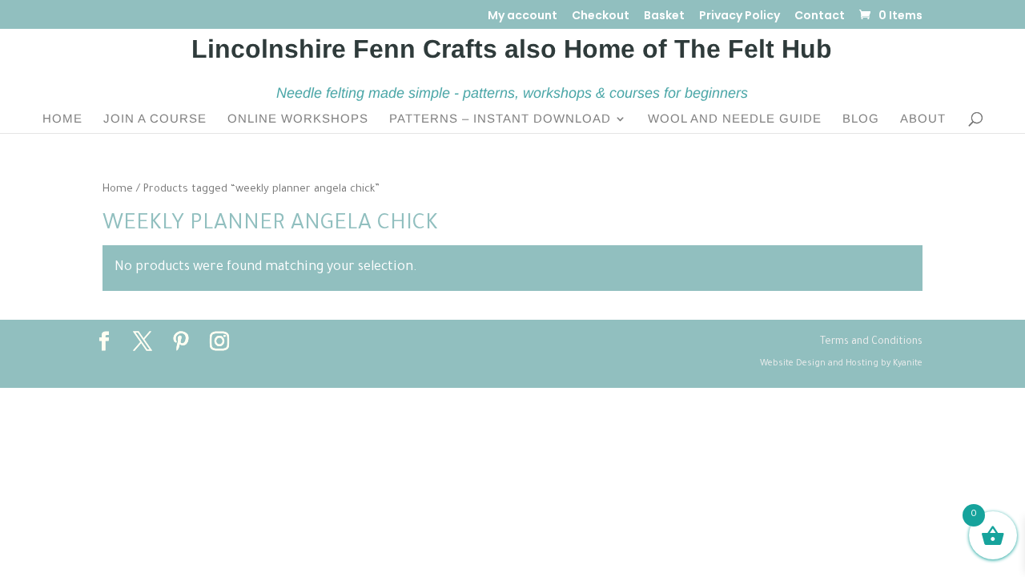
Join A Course (155, 119)
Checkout (600, 16)
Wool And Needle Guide (735, 119)
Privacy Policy (739, 16)
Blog (860, 119)
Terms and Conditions (871, 342)
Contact (819, 16)
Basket (664, 16)
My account (522, 16)
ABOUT (923, 119)
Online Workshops (297, 119)
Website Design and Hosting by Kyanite (841, 364)
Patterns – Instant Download (500, 119)
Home (62, 119)
